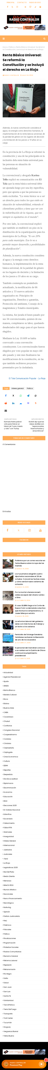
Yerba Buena (9, 1036)
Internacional (9, 845)
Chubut (7, 721)
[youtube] (40, 530)
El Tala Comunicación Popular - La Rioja (27, 378)
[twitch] (30, 7)
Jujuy (6, 858)
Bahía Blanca (9, 690)
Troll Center (8, 1018)
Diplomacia (8, 783)
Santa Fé (7, 996)
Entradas (7, 511)
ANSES (6, 686)
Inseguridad (9, 836)
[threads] (25, 7)
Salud (6, 983)
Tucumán (8, 1022)
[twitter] (12, 7)
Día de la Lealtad (11, 779)
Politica (12, 47)
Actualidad (8, 672)
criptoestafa (9, 748)
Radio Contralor (11, 75)
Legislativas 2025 (11, 867)
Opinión (7, 912)
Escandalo (8, 819)
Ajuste (6, 681)
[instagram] (17, 7)
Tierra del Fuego (10, 1009)
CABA (6, 712)
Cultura (7, 761)
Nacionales (8, 894)
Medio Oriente (9, 876)
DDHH (6, 765)
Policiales (7, 929)
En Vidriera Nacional (12, 810)
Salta (6, 978)
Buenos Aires (9, 708)
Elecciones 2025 (10, 805)
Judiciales (8, 854)
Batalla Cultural (10, 695)
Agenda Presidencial (12, 677)
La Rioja (7, 863)
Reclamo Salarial (11, 956)
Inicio (5, 47)
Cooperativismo (10, 734)
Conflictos (8, 726)
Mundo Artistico (10, 889)
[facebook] (7, 7)
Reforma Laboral (10, 960)
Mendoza (7, 881)
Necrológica (9, 903)
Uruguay (7, 1027)
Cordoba (7, 739)
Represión (8, 965)
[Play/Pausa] (42, 1064)
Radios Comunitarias (12, 951)
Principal (10, 2)
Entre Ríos (7, 814)
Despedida (8, 774)
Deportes (7, 770)
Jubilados (8, 850)
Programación (9, 943)
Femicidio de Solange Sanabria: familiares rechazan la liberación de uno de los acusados (29, 637)
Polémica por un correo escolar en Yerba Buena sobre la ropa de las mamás (30, 563)
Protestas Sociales (11, 947)
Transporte (8, 1014)
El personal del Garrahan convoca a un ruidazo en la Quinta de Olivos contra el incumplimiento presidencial (30, 652)
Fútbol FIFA (8, 827)
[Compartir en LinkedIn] (13, 403)
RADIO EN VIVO (35, 2)
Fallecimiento (9, 823)
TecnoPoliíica (9, 1005)
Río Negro (7, 974)
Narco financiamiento (13, 898)
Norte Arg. (7, 907)
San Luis (7, 991)
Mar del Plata (9, 872)
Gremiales (8, 832)
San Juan (8, 987)
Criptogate (8, 752)
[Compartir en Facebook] (6, 396)
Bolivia (6, 703)
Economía (8, 792)
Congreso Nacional (12, 730)
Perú (5, 920)
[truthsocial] (40, 7)
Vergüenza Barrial (11, 1031)
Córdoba (7, 743)
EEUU (5, 801)
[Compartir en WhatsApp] (21, 396)
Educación (8, 796)
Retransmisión (9, 969)
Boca (6, 699)
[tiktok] (35, 7)
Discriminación (10, 788)
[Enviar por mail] (6, 411)
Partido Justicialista (12, 916)
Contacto (22, 2)
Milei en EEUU (8, 885)
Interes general (18, 388)
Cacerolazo (8, 717)
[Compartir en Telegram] (28, 396)
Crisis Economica (11, 757)
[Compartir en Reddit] (6, 403)
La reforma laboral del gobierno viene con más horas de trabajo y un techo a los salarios (29, 624)
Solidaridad (8, 1000)
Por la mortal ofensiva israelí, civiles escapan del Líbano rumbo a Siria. (29, 595)
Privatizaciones (10, 938)
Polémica (7, 925)
